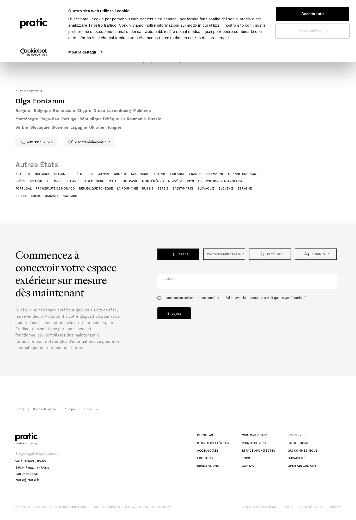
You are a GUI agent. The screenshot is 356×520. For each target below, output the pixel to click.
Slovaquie (205, 188)
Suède (36, 196)
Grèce (20, 181)
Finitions (205, 458)
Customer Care (255, 435)
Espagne (245, 188)
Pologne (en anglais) (224, 181)
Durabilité (296, 458)
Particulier (274, 254)
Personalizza (309, 31)
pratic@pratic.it (27, 480)
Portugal (23, 188)
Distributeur (320, 254)
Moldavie (130, 181)
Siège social (298, 443)
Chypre (104, 174)
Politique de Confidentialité (286, 298)
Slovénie (226, 188)
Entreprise (297, 435)
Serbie (162, 188)
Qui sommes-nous (303, 450)
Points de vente (44, 409)
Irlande (36, 181)
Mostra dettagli (82, 52)
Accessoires (208, 450)
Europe (70, 409)
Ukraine (51, 196)
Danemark (139, 174)
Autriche (23, 174)
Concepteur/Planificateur (225, 254)
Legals (288, 507)
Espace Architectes (258, 450)
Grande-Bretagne (243, 174)
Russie (147, 188)
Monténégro (153, 181)
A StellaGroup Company (260, 507)
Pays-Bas (194, 181)
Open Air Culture (302, 466)
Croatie (120, 174)
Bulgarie (42, 174)
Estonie (159, 174)
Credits (335, 507)
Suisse (21, 196)
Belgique (61, 174)
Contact (249, 466)
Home (19, 409)
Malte (113, 181)
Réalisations (208, 466)
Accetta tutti (312, 13)
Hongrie (70, 196)
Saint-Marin (183, 188)
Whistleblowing (311, 507)
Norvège (175, 181)
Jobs (246, 458)
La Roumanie (127, 188)
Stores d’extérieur (213, 443)
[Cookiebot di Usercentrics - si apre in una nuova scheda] (34, 52)
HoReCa (182, 254)
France (195, 174)
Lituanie (72, 181)
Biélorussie (83, 174)
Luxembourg (94, 181)
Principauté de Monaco (55, 188)
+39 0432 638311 (27, 474)
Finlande (177, 174)
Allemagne (215, 174)
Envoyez (174, 313)
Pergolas (205, 435)
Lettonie (54, 181)
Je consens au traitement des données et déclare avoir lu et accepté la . (235, 298)
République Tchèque (96, 188)
